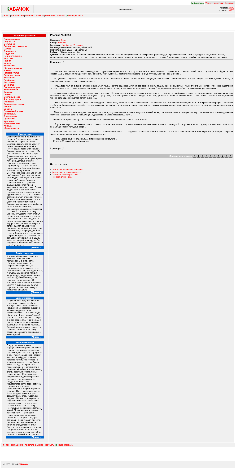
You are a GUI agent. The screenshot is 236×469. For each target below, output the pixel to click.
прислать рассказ (34, 15)
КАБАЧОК (23, 464)
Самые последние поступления (67, 169)
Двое (63, 40)
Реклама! (229, 3)
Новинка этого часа (61, 177)
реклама (61, 15)
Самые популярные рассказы (66, 172)
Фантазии (78, 45)
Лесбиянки (67, 45)
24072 (231, 8)
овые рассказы (75, 15)
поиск (7, 15)
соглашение (17, 15)
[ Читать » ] (36, 247)
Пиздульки (218, 3)
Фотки (208, 3)
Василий (62, 42)
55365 (231, 10)
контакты (50, 15)
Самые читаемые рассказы (65, 174)
